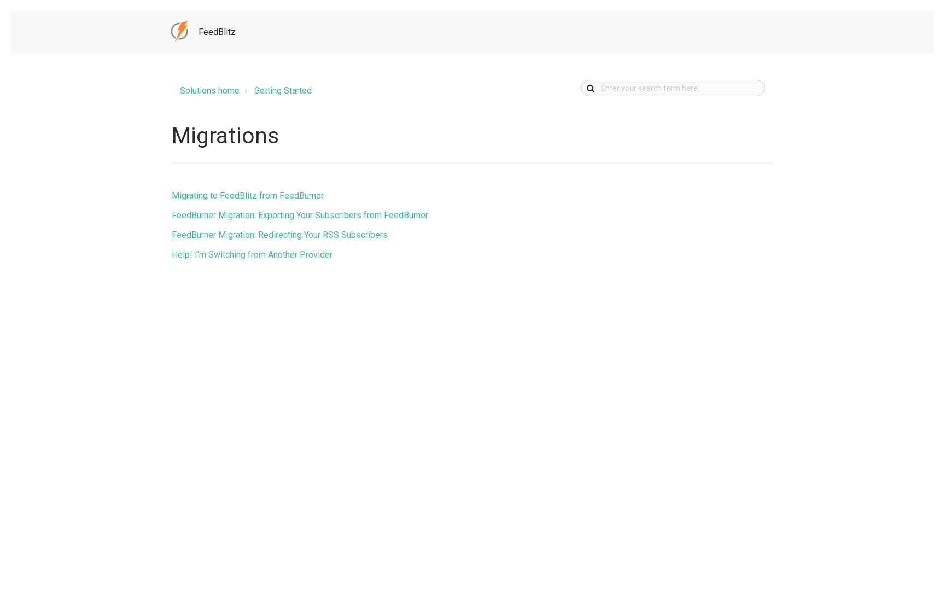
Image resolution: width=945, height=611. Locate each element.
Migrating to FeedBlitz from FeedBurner (248, 195)
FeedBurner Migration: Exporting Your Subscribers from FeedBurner (300, 215)
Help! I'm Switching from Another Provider (252, 254)
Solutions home (210, 90)
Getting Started (283, 90)
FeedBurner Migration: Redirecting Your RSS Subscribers (280, 235)
